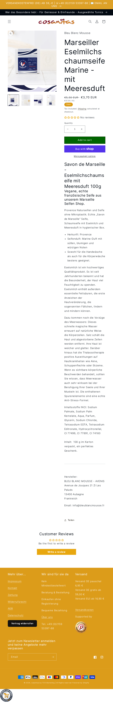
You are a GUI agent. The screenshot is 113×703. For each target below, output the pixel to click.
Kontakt (12, 588)
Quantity (68, 123)
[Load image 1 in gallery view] (13, 100)
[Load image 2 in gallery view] (25, 100)
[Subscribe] (53, 657)
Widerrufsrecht (17, 601)
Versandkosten (84, 609)
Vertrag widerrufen (22, 623)
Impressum (15, 581)
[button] (9, 21)
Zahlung (13, 594)
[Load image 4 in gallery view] (50, 100)
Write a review (57, 551)
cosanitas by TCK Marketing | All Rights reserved (51, 683)
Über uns (47, 617)
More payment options (85, 156)
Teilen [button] (71, 520)
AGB (10, 608)
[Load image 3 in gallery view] (38, 100)
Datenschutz (16, 615)
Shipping (82, 109)
